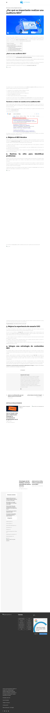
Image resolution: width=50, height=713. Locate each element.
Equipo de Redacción (11, 422)
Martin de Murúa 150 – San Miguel (8, 707)
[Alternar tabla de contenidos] (20, 43)
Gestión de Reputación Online (11, 531)
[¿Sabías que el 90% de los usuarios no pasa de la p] (40, 625)
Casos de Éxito (8, 523)
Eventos (7, 529)
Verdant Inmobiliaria (21, 618)
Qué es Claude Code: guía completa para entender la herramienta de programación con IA (12, 416)
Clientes (20, 614)
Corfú (29, 618)
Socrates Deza (40, 486)
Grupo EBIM (29, 629)
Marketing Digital (9, 536)
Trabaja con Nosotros (6, 702)
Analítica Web (8, 521)
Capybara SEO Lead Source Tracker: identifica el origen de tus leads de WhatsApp (11, 499)
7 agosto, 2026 (8, 421)
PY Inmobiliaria (29, 627)
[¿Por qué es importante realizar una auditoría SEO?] (11, 382)
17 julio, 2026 (34, 486)
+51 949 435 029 (5, 705)
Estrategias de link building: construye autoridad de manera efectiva (11, 515)
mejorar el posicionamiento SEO (21, 39)
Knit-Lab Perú (29, 622)
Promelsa (29, 620)
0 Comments (22, 370)
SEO (7, 8)
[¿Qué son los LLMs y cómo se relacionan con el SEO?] (38, 442)
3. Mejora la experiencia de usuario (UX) (14, 49)
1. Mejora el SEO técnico (12, 47)
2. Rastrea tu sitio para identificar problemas (15, 48)
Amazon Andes (21, 627)
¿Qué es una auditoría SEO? (11, 45)
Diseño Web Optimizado (10, 525)
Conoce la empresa (6, 700)
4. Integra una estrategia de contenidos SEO (15, 50)
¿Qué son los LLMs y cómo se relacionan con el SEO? (37, 482)
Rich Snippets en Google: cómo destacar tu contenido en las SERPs (11, 503)
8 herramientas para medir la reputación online (11, 512)
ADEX (21, 629)
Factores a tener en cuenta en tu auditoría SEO (14, 46)
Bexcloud (21, 620)
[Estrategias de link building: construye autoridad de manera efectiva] (25, 442)
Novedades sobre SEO (6, 697)
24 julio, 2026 (21, 487)
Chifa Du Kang (21, 622)
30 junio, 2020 (10, 8)
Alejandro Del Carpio (18, 8)
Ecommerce (8, 527)
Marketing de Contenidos (10, 534)
